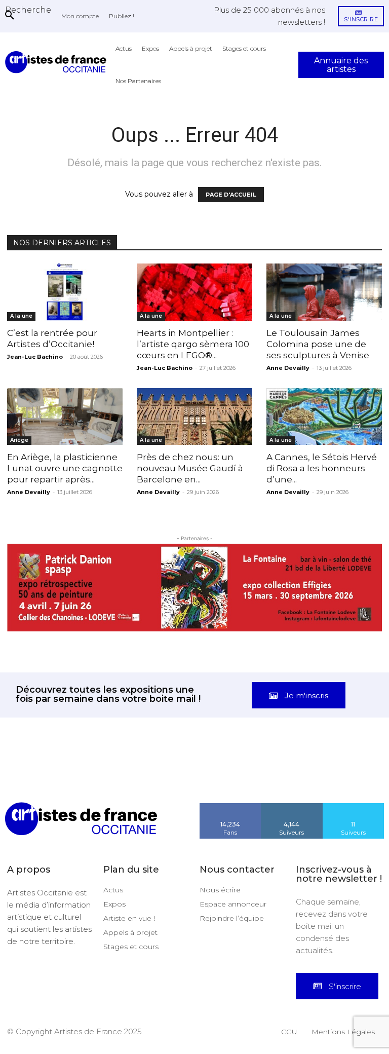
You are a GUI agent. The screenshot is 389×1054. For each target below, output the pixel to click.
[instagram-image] (24, 778)
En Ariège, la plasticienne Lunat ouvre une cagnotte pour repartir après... (65, 468)
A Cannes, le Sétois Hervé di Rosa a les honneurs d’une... (321, 468)
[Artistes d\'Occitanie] (57, 62)
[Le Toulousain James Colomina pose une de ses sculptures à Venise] (324, 292)
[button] (28, 10)
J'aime (230, 806)
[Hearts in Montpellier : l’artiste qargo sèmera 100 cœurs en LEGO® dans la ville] (194, 292)
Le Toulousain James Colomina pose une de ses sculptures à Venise (317, 344)
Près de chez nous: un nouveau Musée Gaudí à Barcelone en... (190, 468)
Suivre (292, 806)
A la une (21, 316)
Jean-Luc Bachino (35, 356)
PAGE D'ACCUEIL (231, 194)
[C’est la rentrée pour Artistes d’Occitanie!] (65, 292)
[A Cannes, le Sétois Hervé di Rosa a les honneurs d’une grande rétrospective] (324, 416)
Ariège (19, 440)
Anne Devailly (287, 367)
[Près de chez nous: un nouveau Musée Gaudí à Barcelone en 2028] (194, 416)
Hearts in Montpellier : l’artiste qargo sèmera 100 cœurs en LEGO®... (193, 344)
